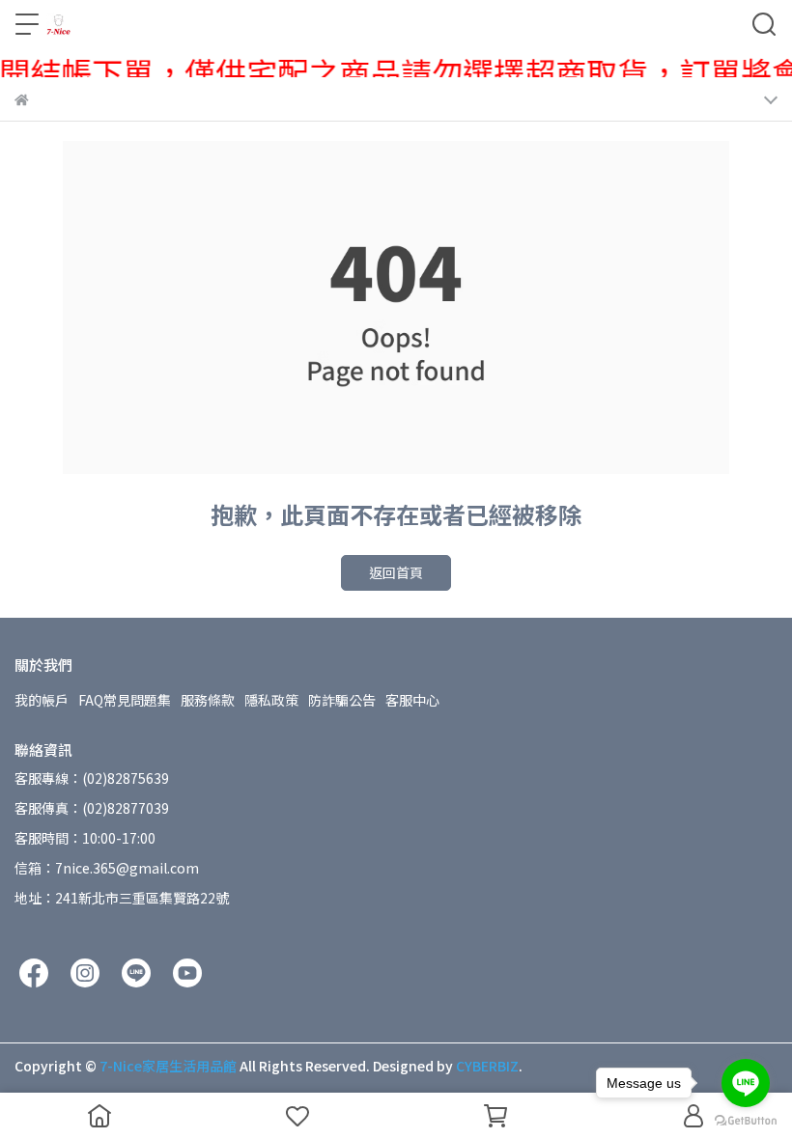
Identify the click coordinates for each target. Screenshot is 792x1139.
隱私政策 (271, 699)
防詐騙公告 (342, 699)
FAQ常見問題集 (124, 699)
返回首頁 (396, 572)
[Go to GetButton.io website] (746, 1119)
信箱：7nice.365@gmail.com (106, 867)
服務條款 (208, 699)
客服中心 (412, 699)
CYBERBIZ (487, 1065)
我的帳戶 (41, 699)
